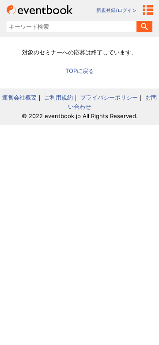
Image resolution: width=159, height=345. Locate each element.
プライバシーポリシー (109, 97)
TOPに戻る (79, 70)
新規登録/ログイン (116, 10)
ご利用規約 (58, 97)
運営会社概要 (19, 97)
